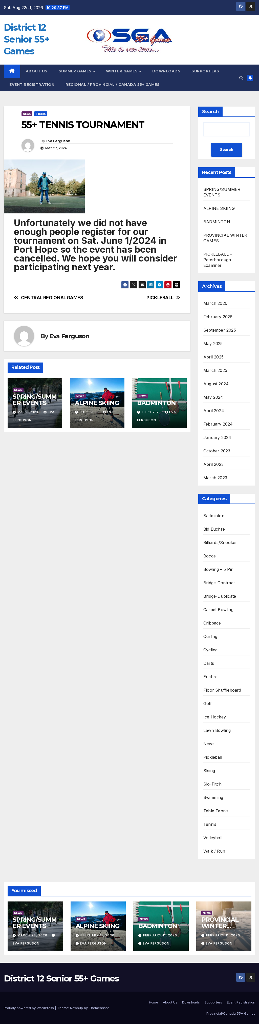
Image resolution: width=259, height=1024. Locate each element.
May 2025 (213, 343)
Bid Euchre (214, 529)
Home (153, 1002)
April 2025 (213, 356)
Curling (210, 636)
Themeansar (99, 1008)
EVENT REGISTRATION (31, 84)
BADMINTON (156, 403)
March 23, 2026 (32, 935)
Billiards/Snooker (220, 542)
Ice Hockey (214, 716)
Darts (208, 663)
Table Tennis (215, 810)
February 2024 (218, 424)
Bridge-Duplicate (219, 596)
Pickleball (212, 757)
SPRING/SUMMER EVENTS (35, 400)
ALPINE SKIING (97, 403)
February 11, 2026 (97, 935)
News (27, 113)
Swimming (213, 797)
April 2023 (213, 464)
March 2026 (215, 303)
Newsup (76, 1008)
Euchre (210, 676)
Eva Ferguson (58, 141)
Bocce (209, 555)
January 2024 (217, 437)
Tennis (41, 113)
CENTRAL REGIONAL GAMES (52, 297)
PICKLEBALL (159, 297)
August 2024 (216, 383)
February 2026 (218, 316)
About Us (37, 71)
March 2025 (215, 370)
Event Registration (241, 1002)
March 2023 (215, 477)
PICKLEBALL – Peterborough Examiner (217, 260)
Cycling (210, 649)
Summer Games (76, 71)
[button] (241, 78)
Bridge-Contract (219, 582)
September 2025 (219, 330)
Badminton (213, 515)
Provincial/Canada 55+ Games (230, 1013)
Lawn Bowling (217, 730)
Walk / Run (214, 851)
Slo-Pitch (212, 784)
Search (210, 111)
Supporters (205, 71)
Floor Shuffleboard (222, 690)
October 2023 (216, 450)
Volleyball (212, 837)
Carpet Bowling (218, 609)
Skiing (209, 770)
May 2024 (213, 397)
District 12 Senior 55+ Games (26, 39)
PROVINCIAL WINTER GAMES (220, 926)
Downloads (191, 1002)
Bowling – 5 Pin (218, 569)
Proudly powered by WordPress (29, 1008)
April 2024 (213, 410)
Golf (207, 703)
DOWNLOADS (166, 71)
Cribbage (212, 623)
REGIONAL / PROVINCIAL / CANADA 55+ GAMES (113, 84)
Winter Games (122, 71)
